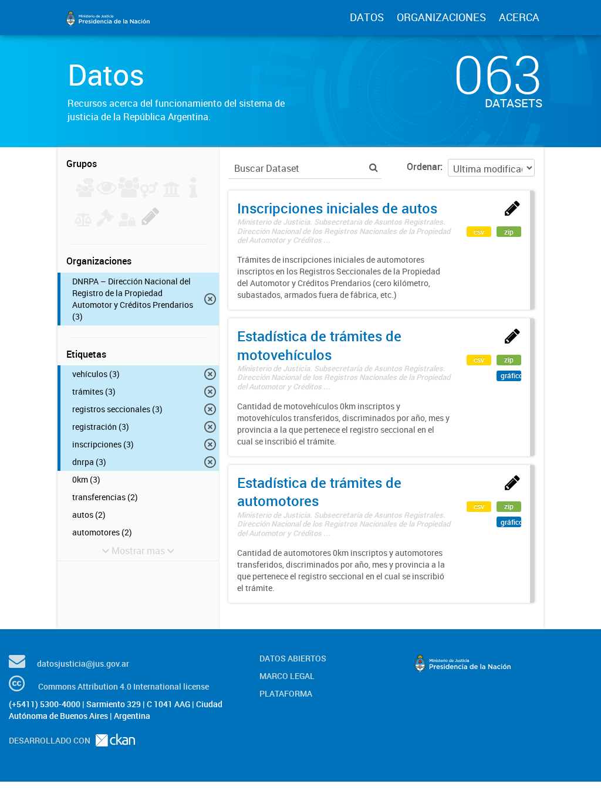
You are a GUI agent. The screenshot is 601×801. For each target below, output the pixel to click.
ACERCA (519, 17)
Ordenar (423, 166)
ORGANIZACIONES (441, 17)
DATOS (367, 17)
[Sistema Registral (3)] (150, 222)
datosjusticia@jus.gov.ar (83, 663)
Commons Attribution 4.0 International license (123, 686)
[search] (373, 167)
